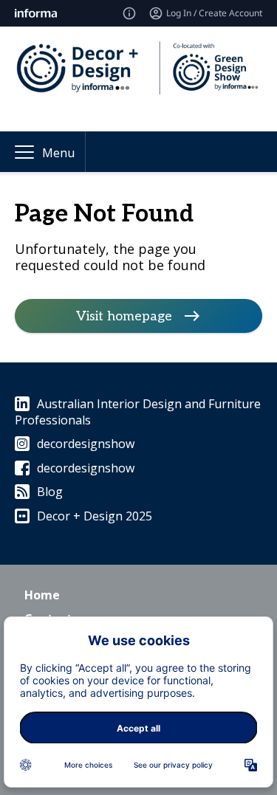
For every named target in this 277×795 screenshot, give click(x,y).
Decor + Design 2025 (94, 516)
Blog (50, 491)
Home (42, 595)
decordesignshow (85, 444)
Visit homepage (124, 315)
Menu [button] (58, 153)
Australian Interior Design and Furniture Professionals (138, 412)
